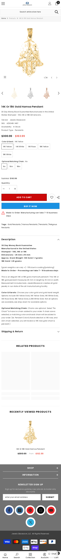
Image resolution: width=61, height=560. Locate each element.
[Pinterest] (30, 510)
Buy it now (30, 206)
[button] (51, 77)
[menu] (3, 3)
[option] (30, 51)
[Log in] (49, 3)
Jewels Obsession (18, 120)
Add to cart (24, 197)
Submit (50, 497)
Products (12, 18)
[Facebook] (9, 510)
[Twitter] (30, 522)
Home (3, 18)
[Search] (56, 12)
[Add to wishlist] (51, 197)
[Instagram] (20, 510)
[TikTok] (41, 510)
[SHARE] (57, 197)
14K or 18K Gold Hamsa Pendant (30, 449)
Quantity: (5, 183)
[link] (15, 393)
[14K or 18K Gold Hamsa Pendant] (30, 432)
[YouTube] (51, 510)
